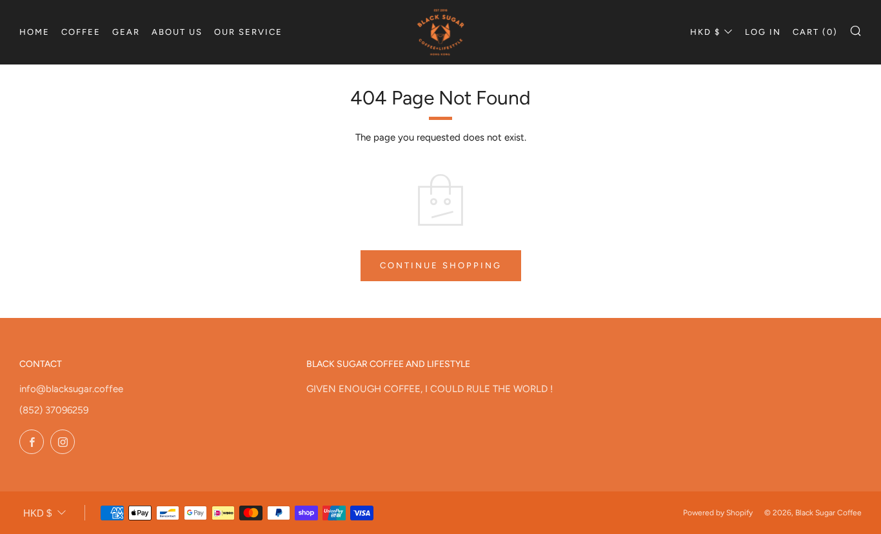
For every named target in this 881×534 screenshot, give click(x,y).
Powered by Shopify (718, 512)
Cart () (815, 32)
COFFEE (81, 32)
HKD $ (705, 32)
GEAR (126, 32)
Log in (763, 32)
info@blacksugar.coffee (71, 389)
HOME (34, 32)
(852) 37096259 (53, 410)
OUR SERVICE (248, 32)
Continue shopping (441, 265)
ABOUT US (177, 32)
